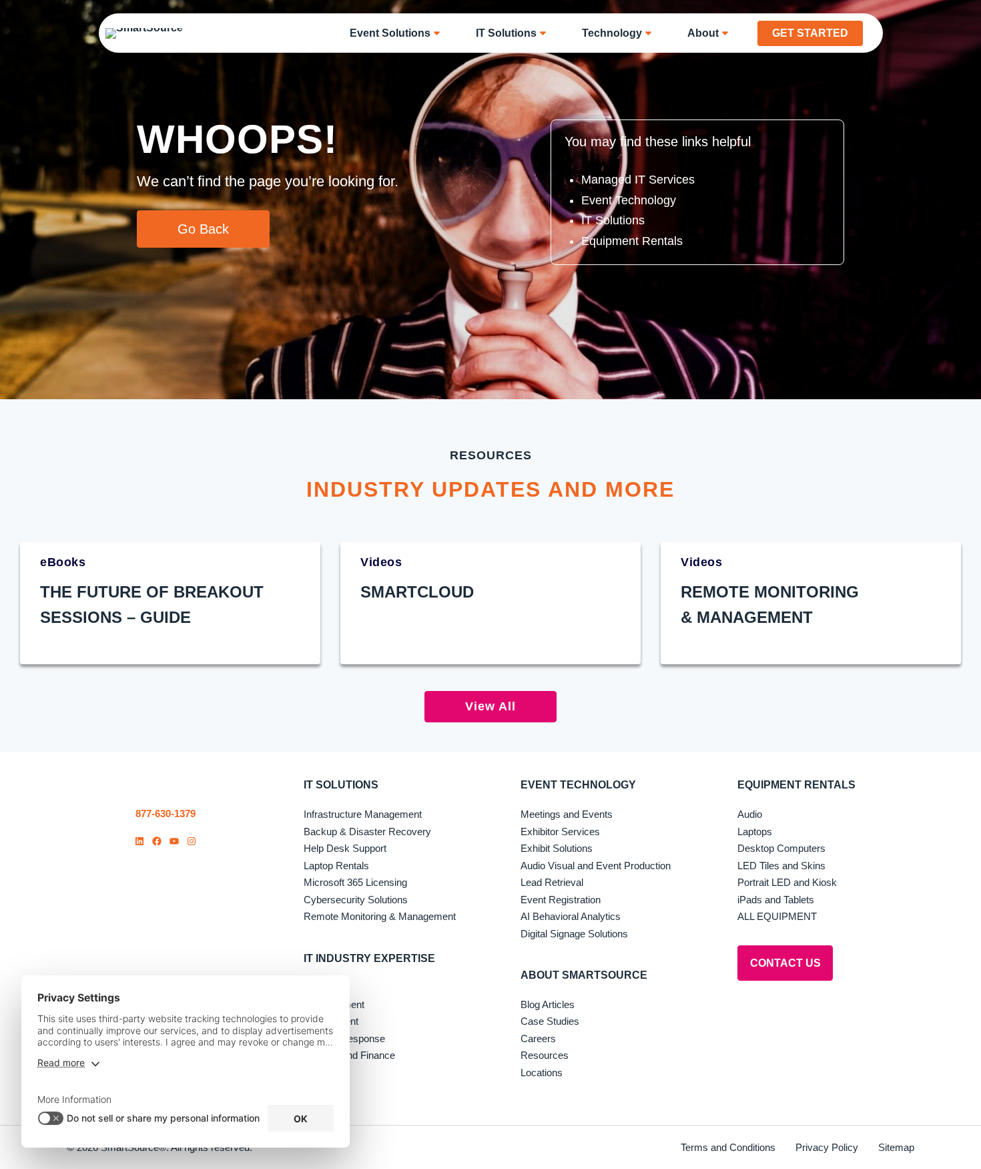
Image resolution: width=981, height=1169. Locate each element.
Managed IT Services (638, 179)
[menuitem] (399, 33)
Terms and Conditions (728, 1147)
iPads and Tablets (775, 899)
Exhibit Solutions (557, 848)
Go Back (203, 229)
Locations (542, 1072)
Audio (749, 814)
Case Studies (550, 1021)
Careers (538, 1038)
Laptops (754, 831)
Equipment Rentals (632, 241)
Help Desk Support (345, 848)
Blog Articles (548, 1004)
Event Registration (561, 899)
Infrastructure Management (363, 814)
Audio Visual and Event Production (596, 865)
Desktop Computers (781, 848)
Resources (545, 1055)
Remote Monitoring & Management (380, 916)
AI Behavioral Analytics (571, 916)
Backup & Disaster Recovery (367, 831)
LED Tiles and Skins (781, 865)
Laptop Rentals (336, 865)
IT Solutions (613, 220)
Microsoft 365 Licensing (355, 882)
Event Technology (628, 200)
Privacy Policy (826, 1147)
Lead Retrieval (552, 882)
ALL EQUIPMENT (777, 916)
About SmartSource (584, 975)
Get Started (810, 33)
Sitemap (896, 1147)
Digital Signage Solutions (574, 933)
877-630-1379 (165, 813)
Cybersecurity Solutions (356, 899)
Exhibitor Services (560, 831)
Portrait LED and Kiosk (787, 882)
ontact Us (785, 963)
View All (490, 706)
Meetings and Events (567, 814)
